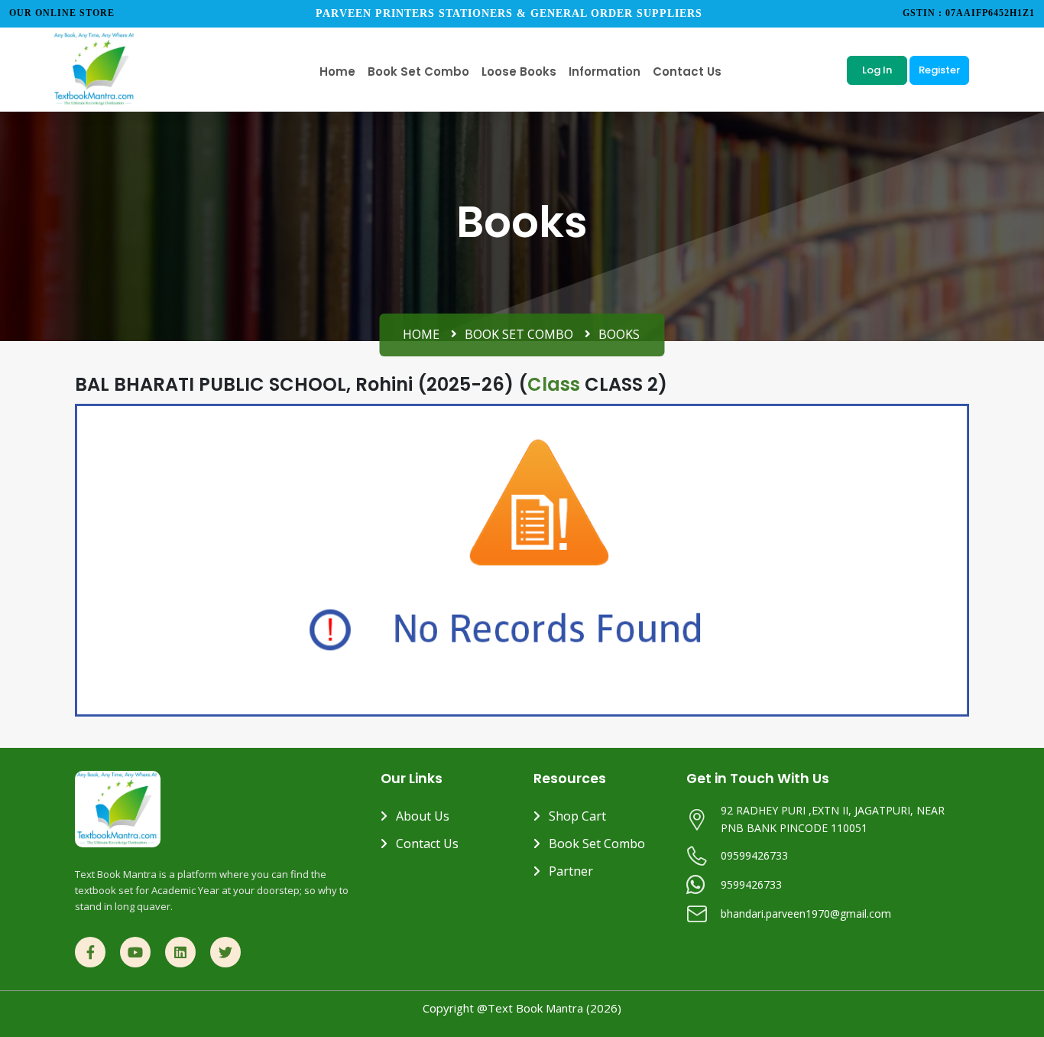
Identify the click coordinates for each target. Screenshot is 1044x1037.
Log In (877, 70)
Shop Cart (577, 816)
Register (939, 70)
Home (421, 334)
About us (422, 816)
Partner (571, 871)
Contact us (427, 843)
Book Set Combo (519, 334)
